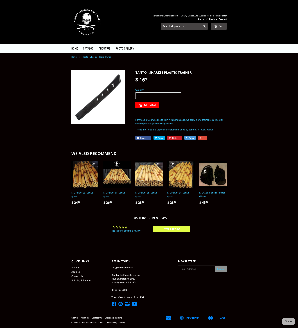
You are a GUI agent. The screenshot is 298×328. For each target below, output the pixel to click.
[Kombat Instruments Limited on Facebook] (113, 304)
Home (74, 48)
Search (75, 267)
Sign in (201, 19)
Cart (221, 26)
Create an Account (218, 19)
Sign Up (221, 268)
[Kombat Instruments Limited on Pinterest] (120, 304)
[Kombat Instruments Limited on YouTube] (134, 304)
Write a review (171, 228)
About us (104, 48)
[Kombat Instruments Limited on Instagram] (127, 304)
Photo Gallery (124, 48)
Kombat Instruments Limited (91, 322)
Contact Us (77, 276)
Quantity (139, 89)
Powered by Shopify (116, 322)
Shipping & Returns (81, 280)
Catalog (88, 48)
